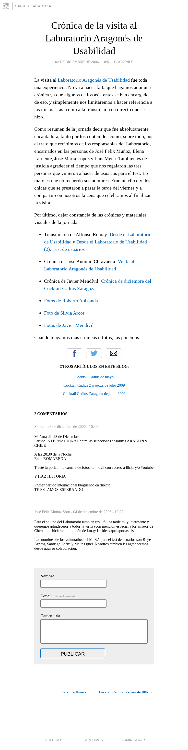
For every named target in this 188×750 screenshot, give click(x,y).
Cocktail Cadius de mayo (94, 377)
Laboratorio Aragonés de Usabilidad (94, 80)
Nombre (47, 576)
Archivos (94, 740)
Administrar (133, 740)
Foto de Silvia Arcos (64, 313)
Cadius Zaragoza (33, 6)
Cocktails (123, 62)
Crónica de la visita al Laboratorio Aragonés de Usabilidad (94, 38)
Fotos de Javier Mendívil (69, 325)
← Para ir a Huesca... (73, 692)
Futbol (39, 426)
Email (113, 353)
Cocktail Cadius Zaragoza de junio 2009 (94, 394)
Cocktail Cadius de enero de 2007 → (126, 692)
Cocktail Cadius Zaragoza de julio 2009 (94, 385)
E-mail (58, 596)
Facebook (74, 353)
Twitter (94, 353)
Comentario (50, 616)
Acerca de (55, 740)
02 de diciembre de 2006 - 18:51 (83, 62)
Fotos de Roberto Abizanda (71, 300)
